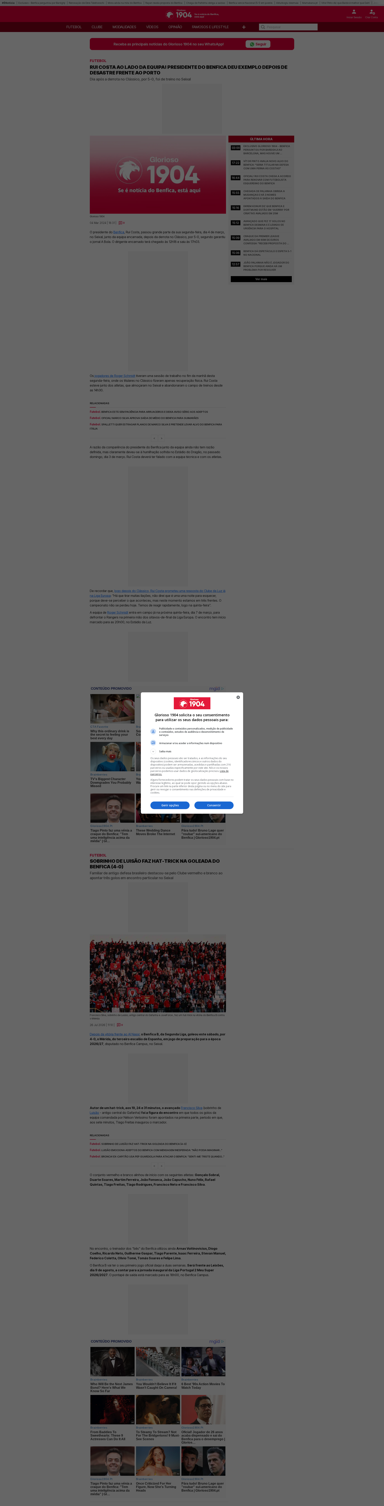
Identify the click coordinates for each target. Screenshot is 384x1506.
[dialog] (192, 753)
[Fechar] (238, 697)
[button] (192, 751)
